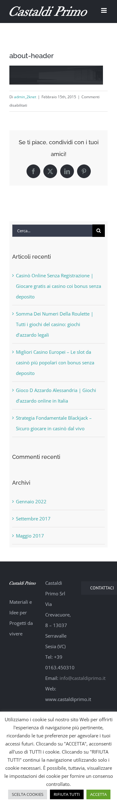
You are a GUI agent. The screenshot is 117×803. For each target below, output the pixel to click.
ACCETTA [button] (98, 794)
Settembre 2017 (33, 518)
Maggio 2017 (30, 536)
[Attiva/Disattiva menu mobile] (104, 10)
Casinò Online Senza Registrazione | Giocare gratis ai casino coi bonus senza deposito (58, 286)
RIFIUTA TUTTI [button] (67, 794)
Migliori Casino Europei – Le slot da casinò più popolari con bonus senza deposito (55, 362)
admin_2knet (25, 96)
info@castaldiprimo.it (82, 678)
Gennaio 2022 (31, 501)
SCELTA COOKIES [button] (27, 794)
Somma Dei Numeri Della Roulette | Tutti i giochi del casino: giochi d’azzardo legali (54, 324)
